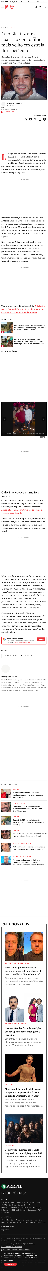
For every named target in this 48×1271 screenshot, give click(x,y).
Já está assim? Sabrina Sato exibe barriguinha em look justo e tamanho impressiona (28, 795)
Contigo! (21, 1205)
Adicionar (41, 639)
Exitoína (29, 1220)
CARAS (4, 1205)
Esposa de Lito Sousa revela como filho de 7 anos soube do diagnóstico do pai (30, 835)
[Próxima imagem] (43, 419)
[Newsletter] (40, 7)
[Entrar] (45, 7)
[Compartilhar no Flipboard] (40, 119)
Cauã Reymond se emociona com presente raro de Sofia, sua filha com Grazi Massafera (27, 808)
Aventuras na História (19, 1202)
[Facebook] (9, 1193)
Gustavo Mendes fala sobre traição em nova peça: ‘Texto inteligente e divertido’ (23, 1032)
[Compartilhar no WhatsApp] (26, 119)
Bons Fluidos (35, 1202)
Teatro (12, 28)
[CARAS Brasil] (9, 6)
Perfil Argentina (26, 1222)
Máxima (4, 1210)
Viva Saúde (5, 1213)
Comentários (9, 112)
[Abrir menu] (2, 6)
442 (44, 1222)
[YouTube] (19, 1193)
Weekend (38, 1222)
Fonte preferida (27, 642)
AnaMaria (5, 1202)
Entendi (10, 1264)
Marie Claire (38, 1220)
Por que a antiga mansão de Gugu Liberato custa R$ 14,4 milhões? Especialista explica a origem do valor (28, 862)
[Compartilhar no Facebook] (31, 119)
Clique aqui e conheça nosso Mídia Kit (15, 1249)
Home (3, 28)
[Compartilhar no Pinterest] (45, 119)
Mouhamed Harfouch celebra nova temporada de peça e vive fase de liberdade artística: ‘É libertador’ (23, 1092)
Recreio (23, 1210)
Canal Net (5, 1220)
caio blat (26, 656)
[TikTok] (25, 1193)
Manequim (37, 1207)
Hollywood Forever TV (10, 1207)
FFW (28, 1205)
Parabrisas (14, 1222)
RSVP (40, 1210)
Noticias (4, 1222)
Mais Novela (26, 1207)
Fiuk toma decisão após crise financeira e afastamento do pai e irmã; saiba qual (29, 848)
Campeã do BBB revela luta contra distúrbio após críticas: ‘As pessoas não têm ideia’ (29, 822)
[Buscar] (36, 7)
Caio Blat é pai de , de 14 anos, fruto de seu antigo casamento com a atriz (23, 309)
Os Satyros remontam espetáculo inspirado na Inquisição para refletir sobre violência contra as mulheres (24, 1153)
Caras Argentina (17, 1220)
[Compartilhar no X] (35, 119)
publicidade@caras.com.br (11, 1246)
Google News (18, 642)
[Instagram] (3, 1193)
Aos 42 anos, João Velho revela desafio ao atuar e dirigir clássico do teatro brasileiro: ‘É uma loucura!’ (23, 971)
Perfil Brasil (14, 1210)
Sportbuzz (32, 1210)
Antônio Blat (10, 656)
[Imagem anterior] (5, 419)
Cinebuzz (12, 1205)
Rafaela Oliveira (14, 103)
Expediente (5, 1230)
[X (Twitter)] (14, 1193)
